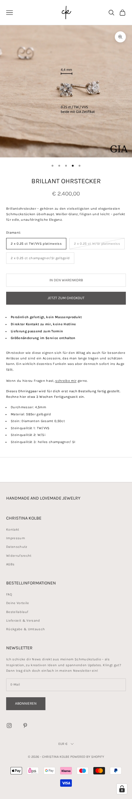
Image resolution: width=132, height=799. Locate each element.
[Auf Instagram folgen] (9, 725)
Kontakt (12, 530)
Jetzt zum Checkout (66, 298)
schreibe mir (65, 381)
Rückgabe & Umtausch (25, 629)
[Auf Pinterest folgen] (25, 725)
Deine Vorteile (17, 603)
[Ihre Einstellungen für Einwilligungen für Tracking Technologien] (122, 789)
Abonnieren (26, 703)
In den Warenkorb (66, 280)
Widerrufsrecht (19, 556)
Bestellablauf (17, 612)
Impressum (15, 538)
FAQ (9, 594)
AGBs (10, 564)
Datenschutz (16, 547)
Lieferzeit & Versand (23, 621)
